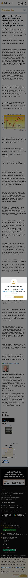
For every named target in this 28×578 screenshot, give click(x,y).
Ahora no (9, 297)
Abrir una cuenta (19, 297)
